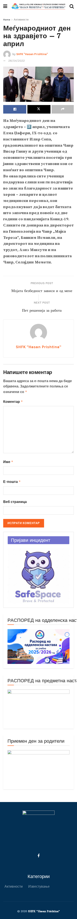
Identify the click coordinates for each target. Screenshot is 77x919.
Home (6, 19)
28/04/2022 (16, 60)
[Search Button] (72, 6)
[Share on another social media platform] (63, 109)
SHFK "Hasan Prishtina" (32, 54)
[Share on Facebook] (14, 109)
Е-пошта (12, 482)
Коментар (13, 402)
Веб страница (15, 502)
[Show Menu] (5, 6)
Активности (21, 19)
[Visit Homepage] (38, 6)
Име (8, 462)
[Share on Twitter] (38, 109)
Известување (39, 886)
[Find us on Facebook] (38, 856)
